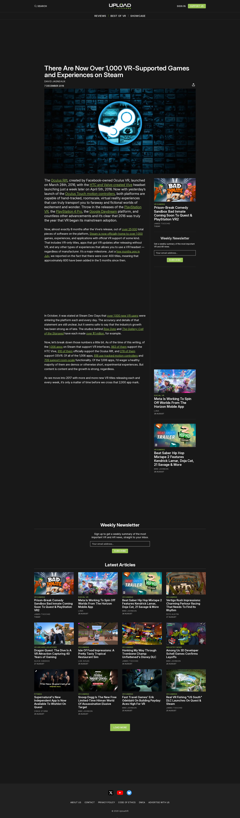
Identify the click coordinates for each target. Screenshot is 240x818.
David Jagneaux (54, 81)
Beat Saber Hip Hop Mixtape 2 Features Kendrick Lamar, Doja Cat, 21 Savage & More (174, 459)
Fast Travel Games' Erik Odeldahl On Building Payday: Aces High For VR (141, 701)
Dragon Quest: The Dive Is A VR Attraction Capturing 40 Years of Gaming (52, 654)
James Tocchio (162, 223)
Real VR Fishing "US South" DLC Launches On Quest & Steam (184, 701)
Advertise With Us (159, 802)
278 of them (127, 351)
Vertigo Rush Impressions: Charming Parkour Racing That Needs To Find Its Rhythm (183, 605)
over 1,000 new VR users (122, 315)
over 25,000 (129, 229)
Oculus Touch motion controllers (90, 194)
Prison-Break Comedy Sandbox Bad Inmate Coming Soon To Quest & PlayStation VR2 (173, 213)
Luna (156, 411)
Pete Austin (172, 614)
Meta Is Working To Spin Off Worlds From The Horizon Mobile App (172, 403)
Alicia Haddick (42, 661)
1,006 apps (56, 346)
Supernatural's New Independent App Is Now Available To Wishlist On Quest (50, 702)
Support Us (197, 6)
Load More (120, 727)
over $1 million (95, 333)
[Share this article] (193, 84)
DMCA (142, 802)
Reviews (100, 16)
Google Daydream (103, 211)
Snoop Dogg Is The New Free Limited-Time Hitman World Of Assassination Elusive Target (97, 702)
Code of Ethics (127, 802)
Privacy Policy (106, 802)
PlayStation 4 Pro (69, 211)
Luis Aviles (83, 661)
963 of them (119, 346)
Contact (90, 802)
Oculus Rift (59, 180)
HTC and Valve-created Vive (111, 185)
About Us (75, 802)
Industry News (174, 647)
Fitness (38, 694)
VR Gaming (159, 204)
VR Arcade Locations (45, 647)
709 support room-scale (59, 360)
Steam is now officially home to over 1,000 (116, 233)
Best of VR (118, 16)
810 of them (65, 351)
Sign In (181, 6)
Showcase (138, 16)
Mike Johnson (161, 469)
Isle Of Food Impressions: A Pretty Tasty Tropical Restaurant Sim (96, 654)
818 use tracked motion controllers (116, 355)
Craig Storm (41, 711)
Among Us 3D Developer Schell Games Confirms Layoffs (182, 654)
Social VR (159, 395)
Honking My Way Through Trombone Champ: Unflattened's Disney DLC (139, 654)
